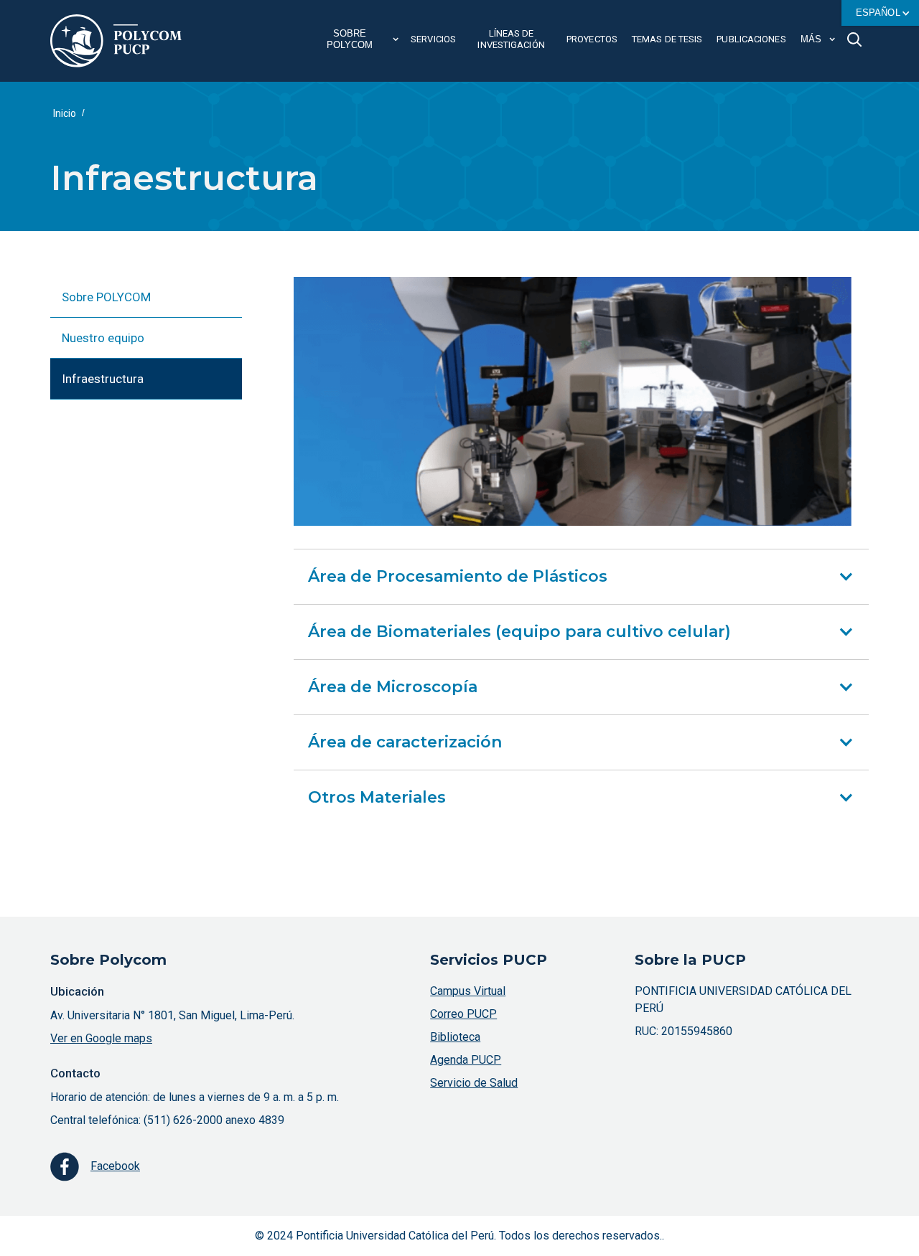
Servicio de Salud (474, 1083)
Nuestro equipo (103, 338)
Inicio (64, 113)
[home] (116, 40)
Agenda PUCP (465, 1060)
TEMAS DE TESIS (667, 39)
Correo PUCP (463, 1014)
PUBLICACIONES (751, 39)
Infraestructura (103, 379)
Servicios (433, 39)
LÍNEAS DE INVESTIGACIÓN (510, 39)
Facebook (115, 1166)
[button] (880, 13)
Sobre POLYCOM (106, 297)
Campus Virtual (467, 991)
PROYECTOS (591, 39)
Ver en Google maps (101, 1038)
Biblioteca (455, 1037)
